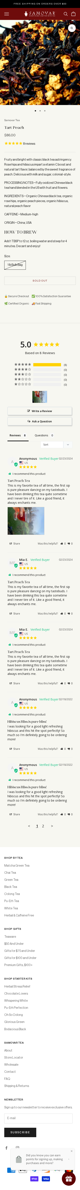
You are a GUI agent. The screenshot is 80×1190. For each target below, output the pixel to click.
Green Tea (11, 879)
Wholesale (11, 1064)
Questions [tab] (41, 435)
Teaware (10, 936)
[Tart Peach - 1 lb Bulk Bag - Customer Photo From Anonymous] (39, 397)
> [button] (52, 825)
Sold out (40, 280)
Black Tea (10, 887)
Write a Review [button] (42, 411)
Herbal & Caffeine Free (19, 915)
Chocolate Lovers (16, 993)
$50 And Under (14, 943)
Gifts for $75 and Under (19, 951)
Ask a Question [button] (42, 421)
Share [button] (16, 543)
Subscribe (20, 1132)
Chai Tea (10, 872)
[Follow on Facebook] (6, 1148)
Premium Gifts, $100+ (18, 965)
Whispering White (16, 1000)
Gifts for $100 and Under (20, 958)
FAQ (7, 1078)
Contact (10, 1071)
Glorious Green (14, 1022)
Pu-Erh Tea (11, 901)
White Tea (11, 908)
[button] (63, 543)
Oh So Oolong (13, 1015)
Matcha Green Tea (16, 865)
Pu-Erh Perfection (16, 1007)
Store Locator (13, 1057)
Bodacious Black (15, 1029)
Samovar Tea (12, 120)
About (8, 1050)
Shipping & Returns (16, 1086)
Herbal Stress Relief (17, 986)
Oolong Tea (12, 894)
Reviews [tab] (15, 435)
